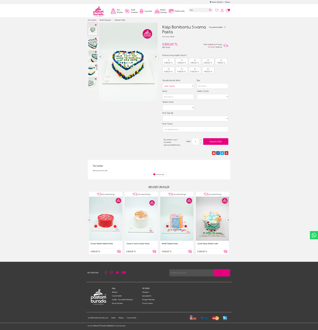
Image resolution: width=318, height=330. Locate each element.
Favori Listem (147, 303)
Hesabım (145, 292)
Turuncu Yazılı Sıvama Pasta (137, 243)
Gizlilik (113, 318)
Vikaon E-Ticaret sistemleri (103, 326)
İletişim (227, 2)
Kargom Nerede (148, 300)
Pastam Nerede (216, 2)
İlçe (198, 80)
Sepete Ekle (216, 141)
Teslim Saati (168, 102)
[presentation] (100, 56)
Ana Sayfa (92, 20)
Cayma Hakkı (117, 296)
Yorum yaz (160, 174)
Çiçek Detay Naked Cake (207, 243)
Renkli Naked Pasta (170, 243)
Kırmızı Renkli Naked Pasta (102, 243)
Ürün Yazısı (167, 124)
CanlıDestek (314, 235)
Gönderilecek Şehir (171, 80)
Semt (164, 91)
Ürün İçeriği (167, 113)
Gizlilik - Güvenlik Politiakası (122, 300)
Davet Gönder (117, 303)
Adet (188, 141)
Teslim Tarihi (203, 91)
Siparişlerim (146, 296)
